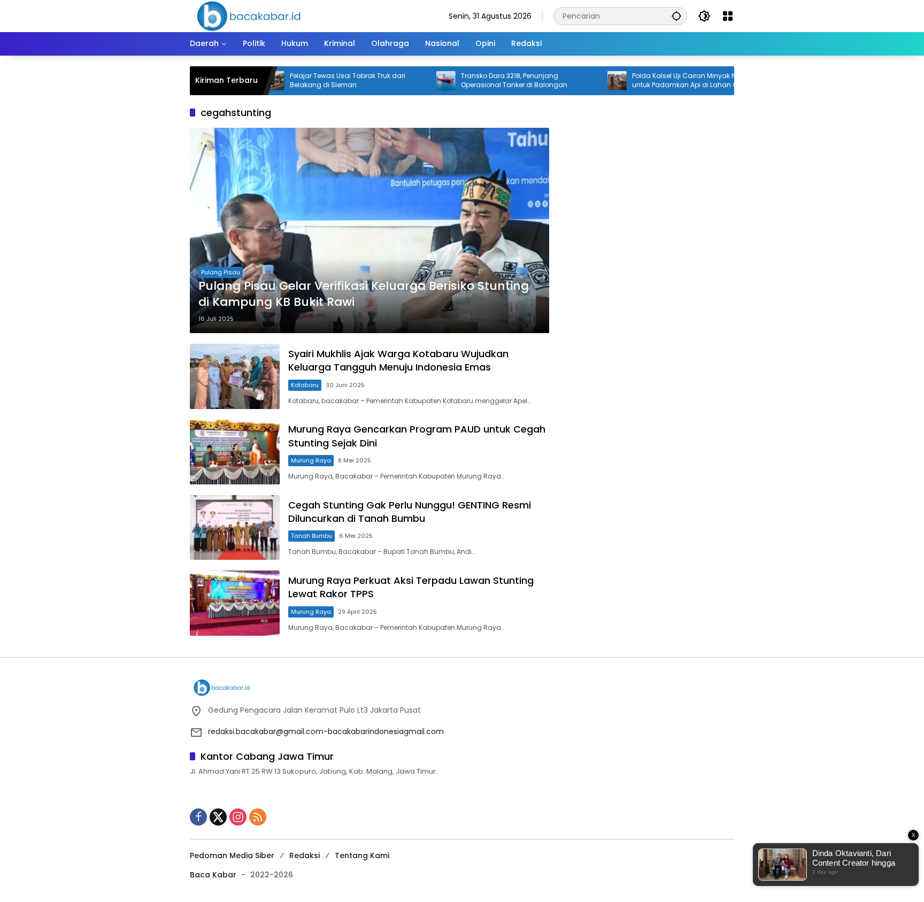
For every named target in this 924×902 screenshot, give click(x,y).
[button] (676, 16)
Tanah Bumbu (311, 535)
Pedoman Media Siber (232, 855)
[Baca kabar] (248, 15)
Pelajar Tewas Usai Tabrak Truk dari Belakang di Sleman (315, 80)
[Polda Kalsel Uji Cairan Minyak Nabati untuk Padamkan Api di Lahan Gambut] (584, 80)
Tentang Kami (362, 855)
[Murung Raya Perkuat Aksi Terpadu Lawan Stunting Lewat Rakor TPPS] (235, 603)
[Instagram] (238, 817)
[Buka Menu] (727, 16)
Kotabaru (305, 385)
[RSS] (257, 817)
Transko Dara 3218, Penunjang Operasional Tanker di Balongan (481, 80)
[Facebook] (198, 817)
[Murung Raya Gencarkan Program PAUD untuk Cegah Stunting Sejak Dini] (235, 452)
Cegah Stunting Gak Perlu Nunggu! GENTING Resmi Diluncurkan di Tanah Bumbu (409, 511)
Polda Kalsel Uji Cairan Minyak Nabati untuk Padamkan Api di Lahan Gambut (663, 80)
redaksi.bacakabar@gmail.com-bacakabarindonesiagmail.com (326, 731)
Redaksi (304, 855)
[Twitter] (218, 817)
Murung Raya (311, 460)
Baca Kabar (213, 874)
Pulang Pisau (220, 272)
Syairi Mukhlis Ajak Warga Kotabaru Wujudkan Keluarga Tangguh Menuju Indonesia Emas (398, 360)
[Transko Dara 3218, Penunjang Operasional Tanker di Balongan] (413, 80)
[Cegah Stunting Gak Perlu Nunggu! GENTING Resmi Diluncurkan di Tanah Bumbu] (235, 527)
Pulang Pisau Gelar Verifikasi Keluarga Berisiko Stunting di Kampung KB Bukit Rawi (363, 294)
